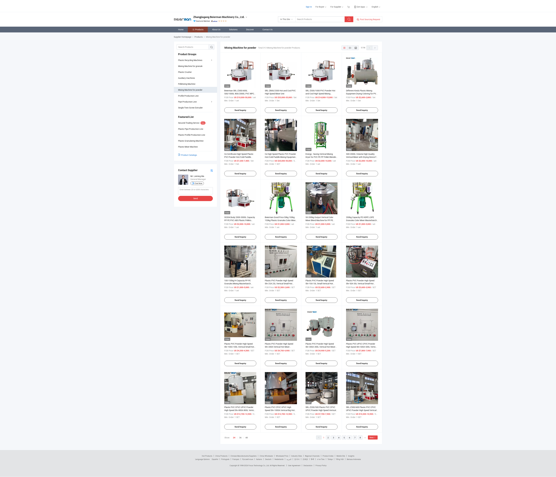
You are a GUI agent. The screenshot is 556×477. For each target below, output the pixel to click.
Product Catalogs (189, 155)
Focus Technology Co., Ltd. (259, 465)
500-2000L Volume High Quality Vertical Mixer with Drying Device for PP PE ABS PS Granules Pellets (362, 157)
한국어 (297, 459)
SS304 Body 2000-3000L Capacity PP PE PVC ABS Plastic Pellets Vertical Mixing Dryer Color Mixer (239, 220)
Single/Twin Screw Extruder (190, 107)
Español (215, 459)
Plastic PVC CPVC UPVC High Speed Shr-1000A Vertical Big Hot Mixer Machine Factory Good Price (280, 410)
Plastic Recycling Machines (190, 60)
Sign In (309, 6)
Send (195, 198)
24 (234, 437)
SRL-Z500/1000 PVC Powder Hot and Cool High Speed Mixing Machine (320, 93)
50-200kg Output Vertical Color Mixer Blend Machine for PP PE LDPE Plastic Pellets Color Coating (321, 220)
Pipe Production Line (187, 101)
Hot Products (207, 456)
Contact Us (267, 29)
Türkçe (330, 459)
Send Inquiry (240, 110)
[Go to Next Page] (375, 48)
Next (372, 437)
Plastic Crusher (185, 72)
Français (235, 459)
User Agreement (294, 465)
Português (225, 459)
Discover (250, 29)
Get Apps (360, 6)
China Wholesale (266, 456)
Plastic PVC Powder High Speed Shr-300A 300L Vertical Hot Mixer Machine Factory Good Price (320, 346)
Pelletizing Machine (186, 84)
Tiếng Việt (340, 459)
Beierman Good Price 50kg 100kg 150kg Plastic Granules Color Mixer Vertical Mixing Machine (280, 220)
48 (246, 437)
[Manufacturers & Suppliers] (192, 5)
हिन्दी (312, 459)
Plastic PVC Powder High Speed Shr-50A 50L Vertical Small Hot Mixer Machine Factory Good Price (361, 283)
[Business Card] (212, 170)
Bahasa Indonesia (354, 459)
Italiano (259, 459)
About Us (216, 29)
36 (240, 437)
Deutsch (268, 459)
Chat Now (198, 183)
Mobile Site (340, 456)
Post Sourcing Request (370, 19)
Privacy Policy (321, 465)
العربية (289, 459)
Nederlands (279, 459)
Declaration (307, 465)
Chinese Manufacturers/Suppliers (244, 456)
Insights (351, 456)
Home (180, 29)
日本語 (305, 459)
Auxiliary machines (186, 78)
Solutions (233, 29)
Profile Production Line (188, 95)
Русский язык (247, 459)
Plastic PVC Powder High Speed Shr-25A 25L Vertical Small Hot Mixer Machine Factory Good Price (280, 283)
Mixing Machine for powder (190, 89)
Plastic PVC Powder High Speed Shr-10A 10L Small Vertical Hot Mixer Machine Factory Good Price (321, 283)
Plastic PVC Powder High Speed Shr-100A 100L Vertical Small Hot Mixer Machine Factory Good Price (239, 346)
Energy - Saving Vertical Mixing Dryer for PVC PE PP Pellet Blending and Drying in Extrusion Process (321, 157)
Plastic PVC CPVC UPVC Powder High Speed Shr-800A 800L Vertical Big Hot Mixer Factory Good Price (240, 410)
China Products (221, 456)
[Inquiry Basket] (348, 6)
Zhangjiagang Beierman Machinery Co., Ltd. (219, 17)
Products (199, 29)
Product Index (328, 456)
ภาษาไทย (320, 459)
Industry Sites (296, 456)
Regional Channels (312, 456)
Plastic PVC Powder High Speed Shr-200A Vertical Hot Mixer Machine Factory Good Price (279, 346)
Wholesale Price (282, 456)
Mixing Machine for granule (190, 66)
